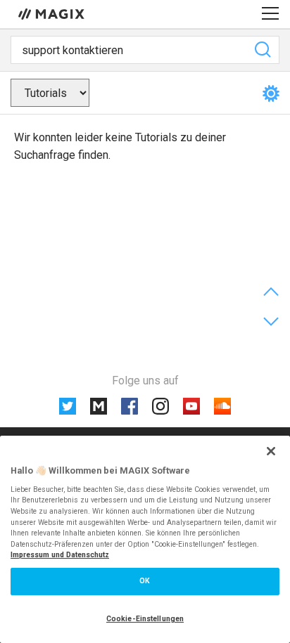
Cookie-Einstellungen (145, 618)
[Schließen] (271, 451)
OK (144, 580)
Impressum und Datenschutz (60, 554)
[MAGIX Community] (52, 13)
